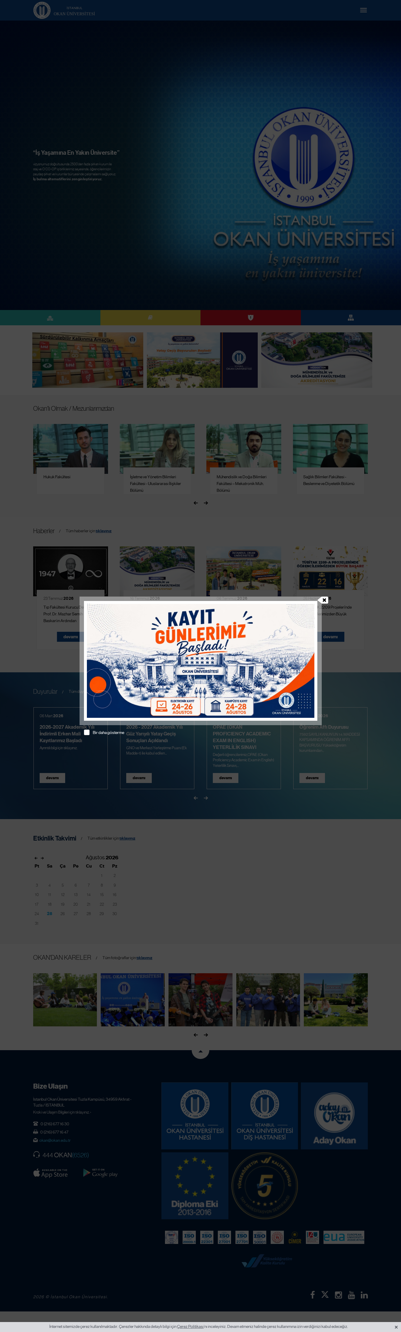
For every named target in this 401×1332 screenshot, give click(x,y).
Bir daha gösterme (108, 732)
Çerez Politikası (190, 1326)
